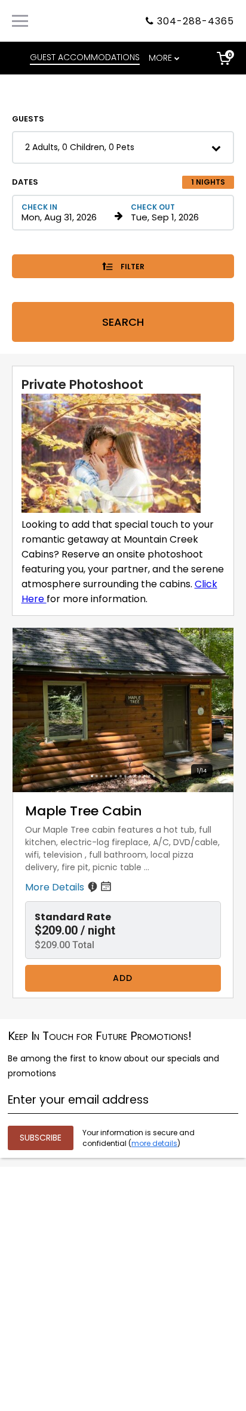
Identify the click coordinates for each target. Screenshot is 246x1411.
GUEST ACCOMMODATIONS (85, 57)
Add (123, 978)
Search (123, 321)
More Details (56, 887)
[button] (123, 147)
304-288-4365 (195, 21)
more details (154, 1143)
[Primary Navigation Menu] (20, 21)
